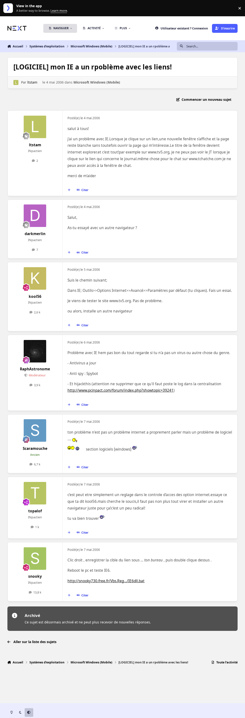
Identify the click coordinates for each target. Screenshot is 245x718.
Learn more (9, 8)
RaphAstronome (35, 369)
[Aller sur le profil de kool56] (35, 278)
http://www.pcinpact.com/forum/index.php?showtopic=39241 (120, 390)
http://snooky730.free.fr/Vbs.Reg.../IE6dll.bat (106, 580)
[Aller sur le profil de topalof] (35, 493)
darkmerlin (35, 233)
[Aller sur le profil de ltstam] (15, 82)
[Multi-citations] (68, 190)
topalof (35, 511)
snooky (35, 576)
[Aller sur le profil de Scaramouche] (35, 430)
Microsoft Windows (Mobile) (96, 82)
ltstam (32, 82)
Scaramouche (35, 448)
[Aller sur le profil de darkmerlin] (35, 215)
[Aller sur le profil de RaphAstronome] (35, 351)
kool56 (35, 296)
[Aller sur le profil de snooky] (35, 558)
